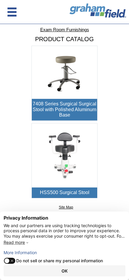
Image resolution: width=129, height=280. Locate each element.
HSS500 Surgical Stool (64, 192)
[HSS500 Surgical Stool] (64, 155)
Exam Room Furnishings (64, 29)
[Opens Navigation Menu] (12, 12)
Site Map (66, 207)
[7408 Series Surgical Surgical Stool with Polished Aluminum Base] (64, 72)
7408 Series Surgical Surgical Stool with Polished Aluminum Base (64, 109)
